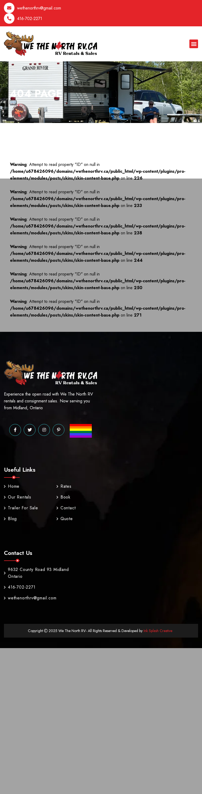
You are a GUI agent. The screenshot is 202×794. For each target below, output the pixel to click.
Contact (68, 508)
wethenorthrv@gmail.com (39, 8)
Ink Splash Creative (157, 630)
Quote (66, 519)
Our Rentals (19, 497)
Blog (12, 519)
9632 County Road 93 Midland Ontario (38, 572)
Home (13, 486)
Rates (66, 486)
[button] (193, 44)
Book (65, 497)
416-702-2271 (29, 19)
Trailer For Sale (23, 508)
